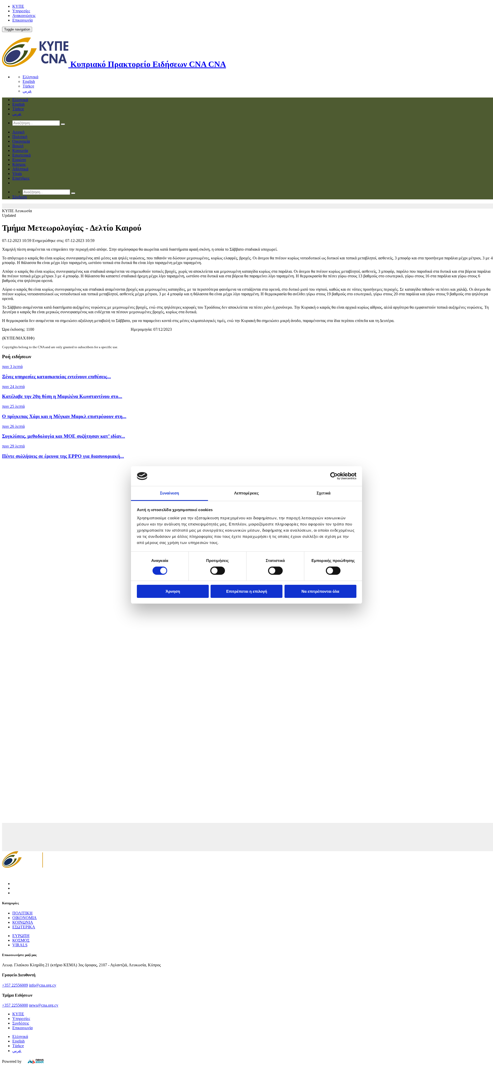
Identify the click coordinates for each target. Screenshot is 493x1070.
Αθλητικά (20, 169)
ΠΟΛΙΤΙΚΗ (22, 913)
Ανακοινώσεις (23, 15)
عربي (27, 91)
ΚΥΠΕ (18, 6)
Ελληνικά (30, 77)
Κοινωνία (20, 150)
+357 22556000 (15, 1005)
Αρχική (18, 132)
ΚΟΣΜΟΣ (21, 940)
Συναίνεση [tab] (169, 493)
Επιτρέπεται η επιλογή (246, 591)
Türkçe (28, 86)
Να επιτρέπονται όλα (320, 591)
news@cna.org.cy (43, 1005)
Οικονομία (21, 141)
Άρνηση (173, 591)
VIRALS (19, 945)
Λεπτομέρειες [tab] (246, 493)
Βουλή (17, 146)
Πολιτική (19, 136)
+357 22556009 (15, 985)
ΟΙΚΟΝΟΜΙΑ (24, 918)
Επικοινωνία (22, 20)
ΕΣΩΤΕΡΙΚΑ (23, 927)
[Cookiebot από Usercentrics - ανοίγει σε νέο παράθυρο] (333, 476)
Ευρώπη (19, 160)
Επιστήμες (21, 178)
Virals (17, 173)
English (29, 81)
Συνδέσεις (20, 1023)
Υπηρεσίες (21, 11)
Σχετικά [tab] (323, 493)
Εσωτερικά (21, 155)
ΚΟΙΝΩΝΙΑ (22, 922)
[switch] (217, 571)
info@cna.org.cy (42, 985)
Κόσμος (19, 164)
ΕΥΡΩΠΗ (21, 935)
